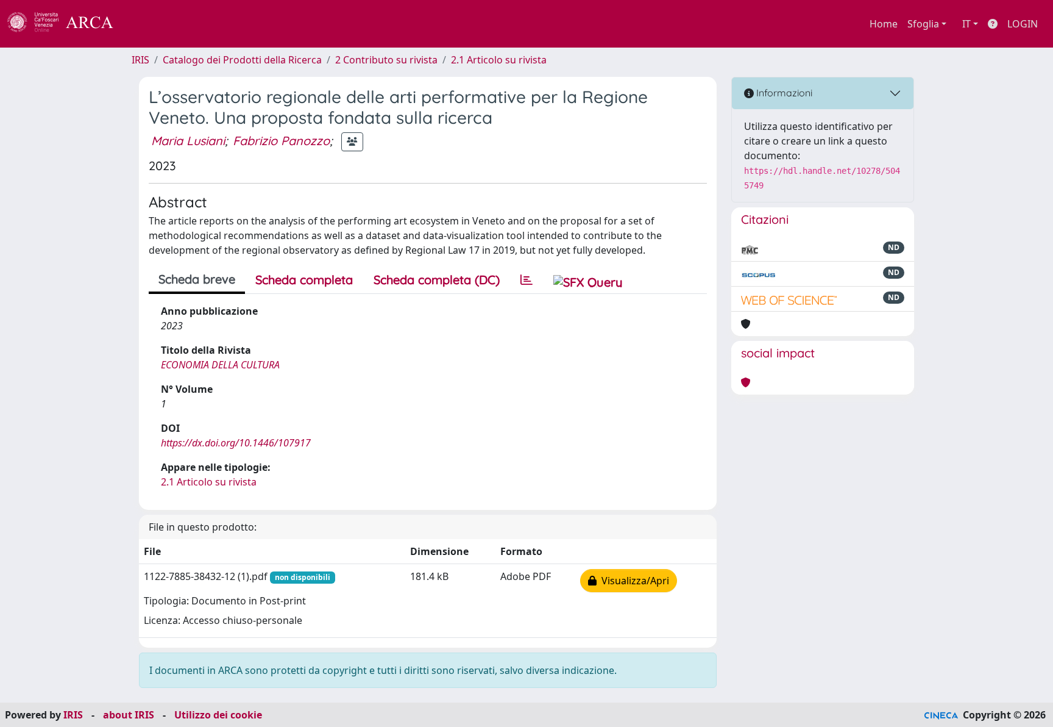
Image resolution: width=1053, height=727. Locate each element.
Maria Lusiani (188, 140)
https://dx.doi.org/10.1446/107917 (236, 442)
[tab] (526, 280)
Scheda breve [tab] (196, 279)
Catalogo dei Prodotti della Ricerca (242, 59)
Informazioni (783, 93)
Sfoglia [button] (923, 23)
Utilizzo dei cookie (218, 715)
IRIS (140, 59)
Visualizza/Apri (633, 580)
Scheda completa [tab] (304, 279)
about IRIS (128, 715)
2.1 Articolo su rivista (499, 59)
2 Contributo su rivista (386, 59)
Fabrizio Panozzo (281, 140)
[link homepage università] (146, 23)
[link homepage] (67, 23)
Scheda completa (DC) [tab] (437, 279)
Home (884, 23)
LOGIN (1022, 23)
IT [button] (966, 23)
